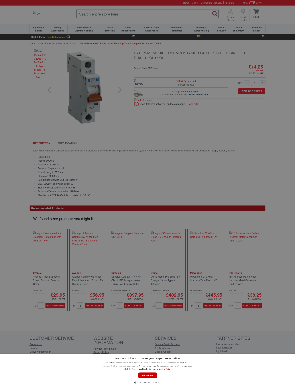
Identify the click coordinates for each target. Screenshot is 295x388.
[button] (147, 382)
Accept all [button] (147, 375)
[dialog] (147, 371)
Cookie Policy (165, 369)
